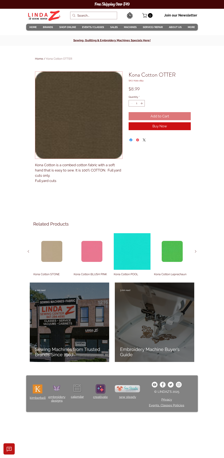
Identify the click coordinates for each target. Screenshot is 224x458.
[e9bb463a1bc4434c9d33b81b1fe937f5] (155, 384)
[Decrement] (131, 103)
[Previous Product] (28, 251)
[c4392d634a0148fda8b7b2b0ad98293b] (171, 384)
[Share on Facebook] (131, 140)
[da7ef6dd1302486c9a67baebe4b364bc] (179, 384)
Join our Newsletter (180, 15)
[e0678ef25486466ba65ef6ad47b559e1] (163, 384)
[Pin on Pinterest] (137, 140)
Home (39, 58)
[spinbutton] (137, 103)
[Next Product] (196, 251)
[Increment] (142, 103)
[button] (48, 27)
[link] (148, 15)
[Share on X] (144, 140)
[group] (112, 254)
